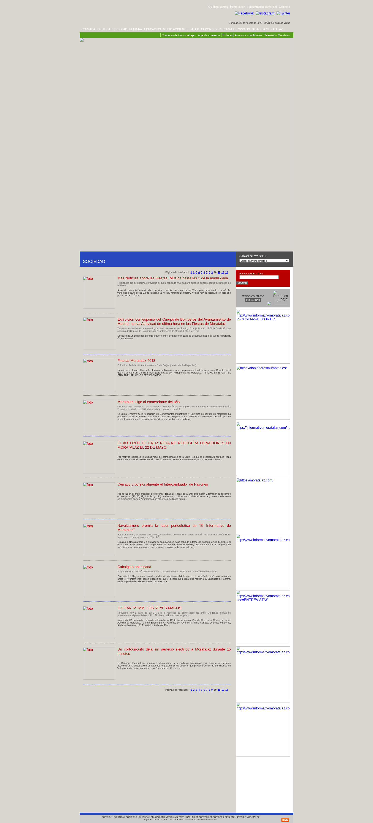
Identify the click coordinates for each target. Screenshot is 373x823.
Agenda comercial (209, 35)
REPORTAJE (227, 29)
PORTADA (88, 29)
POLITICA (103, 29)
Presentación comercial (262, 6)
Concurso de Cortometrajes (179, 35)
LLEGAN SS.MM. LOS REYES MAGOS (149, 608)
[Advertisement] (263, 783)
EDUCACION (152, 29)
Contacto (284, 6)
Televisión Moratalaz (277, 35)
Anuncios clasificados (248, 35)
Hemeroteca (237, 6)
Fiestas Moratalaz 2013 (136, 361)
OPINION (244, 29)
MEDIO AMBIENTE (175, 29)
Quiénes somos (218, 6)
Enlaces (228, 35)
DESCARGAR (253, 300)
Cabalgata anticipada (134, 567)
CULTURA (135, 29)
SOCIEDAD (119, 29)
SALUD (194, 29)
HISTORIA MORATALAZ (267, 29)
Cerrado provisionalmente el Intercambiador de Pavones (162, 484)
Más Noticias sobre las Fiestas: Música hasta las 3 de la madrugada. (173, 278)
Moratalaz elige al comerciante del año (148, 402)
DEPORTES (209, 29)
